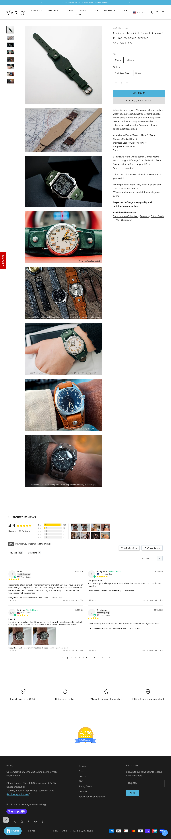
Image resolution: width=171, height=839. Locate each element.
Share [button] (14, 600)
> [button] (109, 657)
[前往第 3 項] (10, 44)
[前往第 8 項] (10, 81)
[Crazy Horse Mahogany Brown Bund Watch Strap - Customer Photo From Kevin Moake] (75, 527)
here (121, 174)
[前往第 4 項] (10, 52)
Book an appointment (18, 794)
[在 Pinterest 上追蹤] (28, 821)
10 (103, 657)
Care (124, 10)
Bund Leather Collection (125, 216)
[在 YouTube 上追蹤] (35, 821)
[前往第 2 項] (10, 38)
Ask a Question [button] (130, 548)
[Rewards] (13, 831)
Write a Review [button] (153, 548)
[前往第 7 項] (10, 73)
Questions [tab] (32, 552)
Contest (83, 791)
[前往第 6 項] (10, 66)
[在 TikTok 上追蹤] (42, 821)
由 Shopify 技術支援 (85, 831)
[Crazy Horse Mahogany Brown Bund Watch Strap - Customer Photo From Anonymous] (95, 527)
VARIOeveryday (121, 28)
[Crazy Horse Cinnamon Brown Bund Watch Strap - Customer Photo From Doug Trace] (105, 535)
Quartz (69, 10)
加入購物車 (139, 93)
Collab (82, 10)
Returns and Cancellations (92, 796)
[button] (77, 600)
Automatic (37, 10)
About (79, 15)
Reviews (144, 216)
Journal (82, 766)
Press (81, 771)
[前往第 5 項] (10, 59)
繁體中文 (31, 831)
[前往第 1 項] (10, 29)
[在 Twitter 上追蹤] (14, 821)
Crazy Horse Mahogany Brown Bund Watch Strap (28, 648)
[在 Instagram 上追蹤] (21, 821)
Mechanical (54, 10)
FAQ (117, 220)
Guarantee (126, 220)
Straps (94, 10)
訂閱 (132, 793)
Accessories (110, 10)
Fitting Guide (157, 216)
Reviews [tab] (13, 552)
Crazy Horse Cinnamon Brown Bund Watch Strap (107, 628)
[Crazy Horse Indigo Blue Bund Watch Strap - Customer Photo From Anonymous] (105, 527)
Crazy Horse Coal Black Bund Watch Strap (25, 597)
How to (82, 776)
